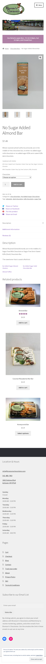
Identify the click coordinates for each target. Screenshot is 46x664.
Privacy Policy (10, 577)
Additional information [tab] (10, 229)
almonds (9, 199)
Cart (6, 552)
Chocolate (6, 174)
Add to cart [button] (23, 323)
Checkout (8, 556)
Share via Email (11, 214)
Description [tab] (6, 223)
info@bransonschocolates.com (13, 471)
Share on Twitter (12, 206)
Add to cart (18, 184)
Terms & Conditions (12, 585)
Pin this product (12, 211)
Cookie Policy (39, 655)
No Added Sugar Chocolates (30, 197)
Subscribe (8, 612)
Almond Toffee (7, 272)
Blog (7, 560)
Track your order (11, 569)
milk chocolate (28, 199)
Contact (8, 564)
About (7, 573)
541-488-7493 (7, 476)
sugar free (37, 199)
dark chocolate (18, 199)
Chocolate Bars (15, 49)
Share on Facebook (12, 209)
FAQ (6, 581)
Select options (23, 433)
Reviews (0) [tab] (6, 235)
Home (7, 49)
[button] (40, 57)
